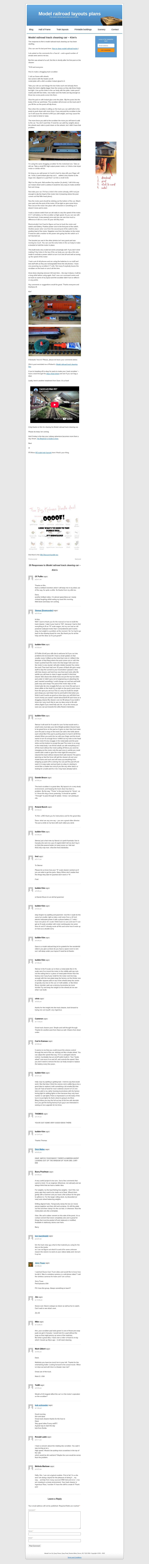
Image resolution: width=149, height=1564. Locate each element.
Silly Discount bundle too (49, 555)
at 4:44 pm (38, 1175)
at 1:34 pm (38, 1408)
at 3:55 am (38, 1044)
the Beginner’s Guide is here (47, 439)
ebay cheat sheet (52, 374)
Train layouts (62, 29)
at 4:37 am (38, 1239)
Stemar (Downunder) (44, 611)
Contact (115, 29)
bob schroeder (41, 1405)
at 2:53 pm (38, 1352)
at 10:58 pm (38, 1300)
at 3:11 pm (38, 1440)
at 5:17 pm (38, 859)
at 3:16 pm (38, 718)
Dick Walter (40, 1149)
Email (30, 1538)
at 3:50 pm (38, 780)
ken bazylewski (41, 1236)
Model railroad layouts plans (70, 13)
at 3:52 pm (38, 810)
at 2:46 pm (38, 1266)
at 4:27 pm (38, 1469)
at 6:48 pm (38, 940)
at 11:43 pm (38, 1022)
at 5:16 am (38, 1117)
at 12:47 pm (38, 1134)
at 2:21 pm (38, 1076)
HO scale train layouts (43, 452)
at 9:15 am (38, 613)
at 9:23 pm (38, 1001)
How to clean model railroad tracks (65, 48)
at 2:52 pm (38, 647)
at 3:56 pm (38, 834)
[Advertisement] (54, 482)
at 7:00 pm (38, 963)
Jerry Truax (40, 1263)
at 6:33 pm (38, 1388)
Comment (32, 1510)
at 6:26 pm (38, 891)
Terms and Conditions (74, 1557)
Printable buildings (83, 29)
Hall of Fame (45, 29)
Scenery (101, 29)
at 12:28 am (38, 1325)
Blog (31, 29)
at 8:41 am (38, 579)
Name (30, 1531)
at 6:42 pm (38, 909)
